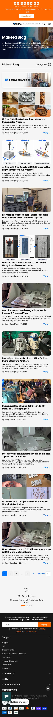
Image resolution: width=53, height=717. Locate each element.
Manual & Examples (10, 661)
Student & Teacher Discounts (14, 654)
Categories (41, 64)
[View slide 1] (23, 605)
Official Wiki (7, 665)
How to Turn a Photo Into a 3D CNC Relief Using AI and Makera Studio (24, 264)
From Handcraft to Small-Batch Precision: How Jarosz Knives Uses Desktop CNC (25, 216)
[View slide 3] (29, 605)
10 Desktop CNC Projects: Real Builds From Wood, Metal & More (24, 503)
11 (27, 573)
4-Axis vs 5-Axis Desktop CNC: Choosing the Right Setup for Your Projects (26, 168)
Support (5, 642)
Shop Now (25, 16)
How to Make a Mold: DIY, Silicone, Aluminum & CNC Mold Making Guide (26, 551)
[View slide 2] (27, 605)
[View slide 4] (31, 605)
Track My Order (8, 650)
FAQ (3, 646)
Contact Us (6, 657)
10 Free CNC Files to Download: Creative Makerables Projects (23, 121)
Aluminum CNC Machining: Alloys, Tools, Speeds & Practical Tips (24, 312)
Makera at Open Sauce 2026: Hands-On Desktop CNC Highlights (23, 407)
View (45, 133)
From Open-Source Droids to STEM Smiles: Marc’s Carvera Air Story (24, 360)
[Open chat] (48, 688)
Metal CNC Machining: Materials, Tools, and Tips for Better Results (26, 455)
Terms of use (31, 631)
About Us (5, 668)
